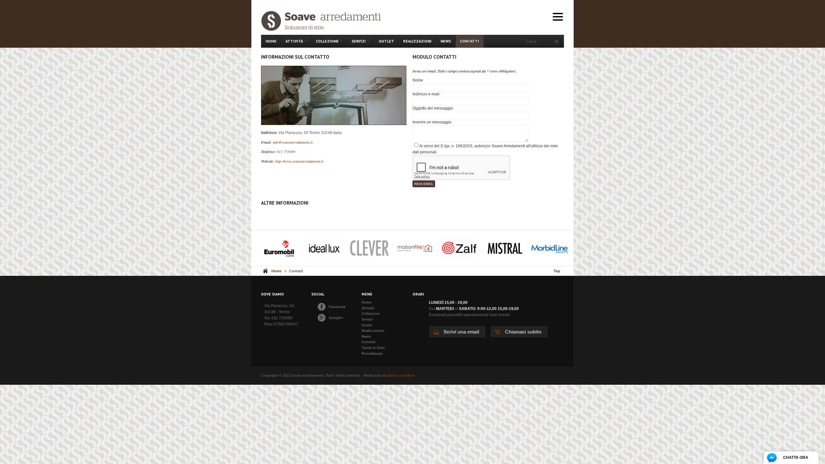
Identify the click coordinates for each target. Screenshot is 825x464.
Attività (368, 308)
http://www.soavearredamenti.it (299, 161)
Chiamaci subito (523, 331)
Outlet (367, 325)
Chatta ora (795, 457)
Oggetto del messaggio (432, 108)
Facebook (337, 307)
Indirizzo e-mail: (426, 94)
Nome (417, 80)
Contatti (368, 342)
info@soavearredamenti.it (293, 142)
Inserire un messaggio (431, 122)
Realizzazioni (373, 331)
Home (276, 271)
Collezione (371, 313)
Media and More (401, 375)
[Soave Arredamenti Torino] (327, 21)
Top (557, 271)
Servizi (367, 319)
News (366, 336)
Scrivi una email (461, 331)
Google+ (336, 318)
